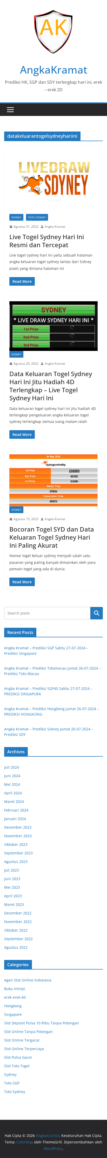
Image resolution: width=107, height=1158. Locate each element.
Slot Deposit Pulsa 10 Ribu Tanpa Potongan (41, 1022)
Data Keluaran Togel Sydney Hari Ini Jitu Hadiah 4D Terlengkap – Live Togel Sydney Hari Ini (50, 385)
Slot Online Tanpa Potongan (28, 1031)
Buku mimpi (14, 988)
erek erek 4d (15, 997)
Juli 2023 (11, 870)
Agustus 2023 (16, 861)
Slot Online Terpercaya (24, 1048)
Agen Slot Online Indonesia (27, 980)
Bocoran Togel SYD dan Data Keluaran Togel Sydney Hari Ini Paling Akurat (51, 537)
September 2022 (18, 938)
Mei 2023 (12, 887)
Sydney (16, 217)
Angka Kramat (55, 226)
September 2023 (18, 852)
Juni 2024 (12, 775)
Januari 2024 (15, 818)
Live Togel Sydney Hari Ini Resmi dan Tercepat (46, 240)
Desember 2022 (17, 913)
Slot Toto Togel (17, 1065)
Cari (97, 613)
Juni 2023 (12, 878)
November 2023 (18, 835)
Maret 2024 (14, 801)
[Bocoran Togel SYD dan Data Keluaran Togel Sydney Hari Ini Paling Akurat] (53, 480)
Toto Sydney (37, 217)
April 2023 (13, 895)
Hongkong (13, 1005)
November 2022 (18, 921)
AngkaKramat (53, 69)
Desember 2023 (17, 827)
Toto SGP (11, 1083)
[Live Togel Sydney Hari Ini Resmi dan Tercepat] (53, 182)
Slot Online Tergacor (22, 1040)
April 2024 (13, 792)
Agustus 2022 (16, 947)
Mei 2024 (12, 784)
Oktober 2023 (16, 844)
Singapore (13, 1014)
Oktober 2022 (16, 930)
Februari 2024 (16, 810)
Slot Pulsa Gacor (18, 1057)
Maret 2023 (14, 904)
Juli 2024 (11, 767)
